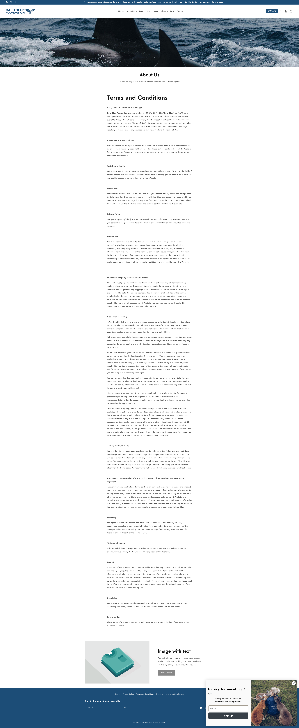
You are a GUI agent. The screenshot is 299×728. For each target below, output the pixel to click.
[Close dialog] (294, 683)
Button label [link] (166, 672)
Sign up (228, 715)
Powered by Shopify (159, 723)
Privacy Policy (128, 694)
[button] (131, 11)
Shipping (159, 694)
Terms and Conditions (145, 694)
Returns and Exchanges (175, 694)
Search (118, 694)
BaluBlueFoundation (146, 723)
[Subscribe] (124, 707)
